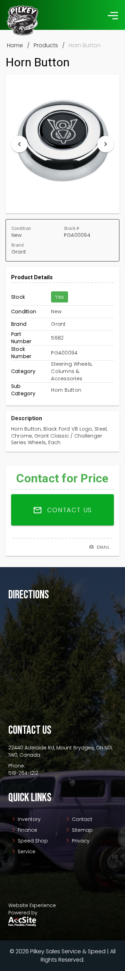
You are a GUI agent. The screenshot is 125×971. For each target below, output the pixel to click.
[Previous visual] (19, 144)
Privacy (80, 840)
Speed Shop (32, 840)
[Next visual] (105, 144)
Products (46, 45)
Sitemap (81, 830)
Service (25, 851)
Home (15, 45)
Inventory (28, 819)
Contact (81, 819)
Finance (26, 830)
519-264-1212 (23, 773)
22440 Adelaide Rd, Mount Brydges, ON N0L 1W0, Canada (60, 751)
